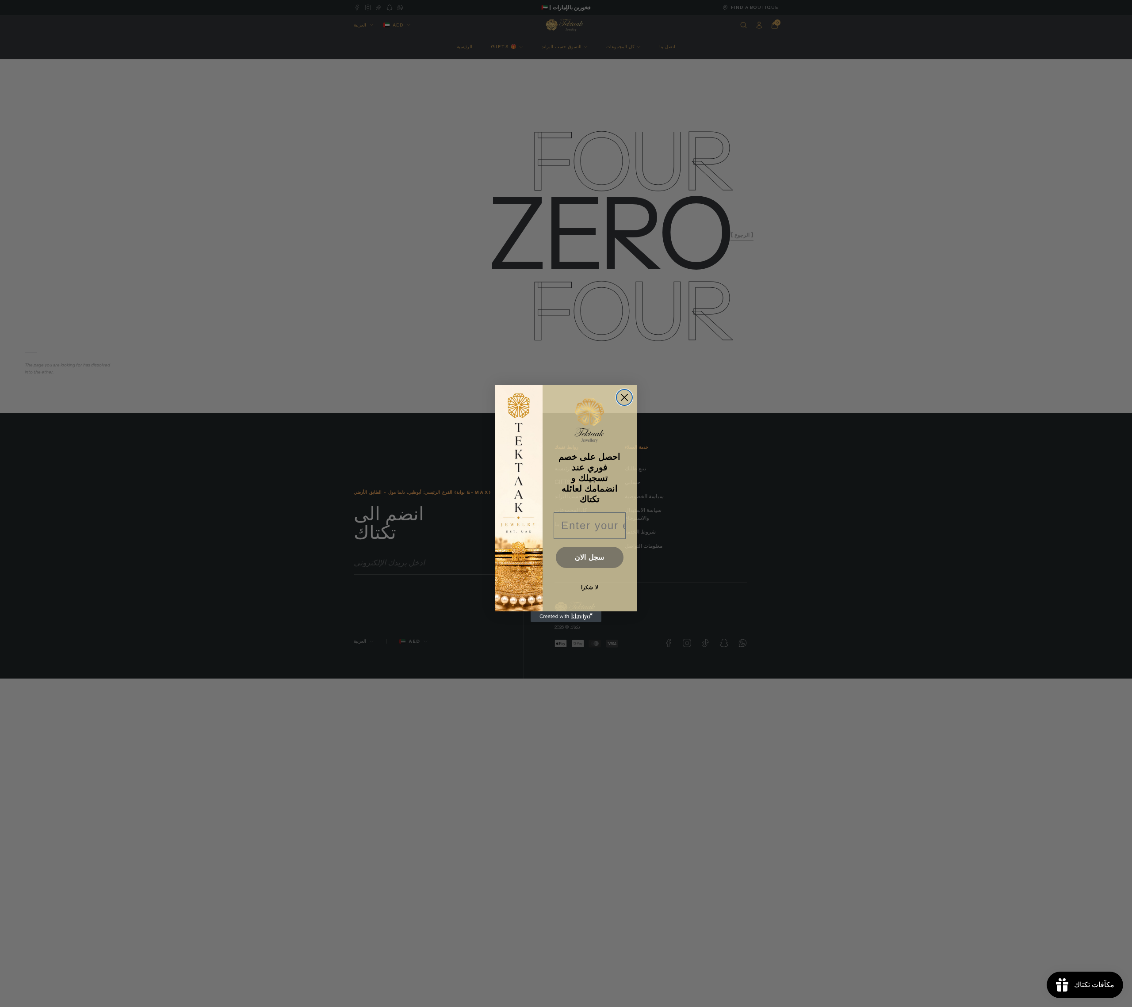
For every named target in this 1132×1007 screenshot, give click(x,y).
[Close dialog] (624, 397)
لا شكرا (589, 587)
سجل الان (589, 557)
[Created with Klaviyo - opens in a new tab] (566, 616)
